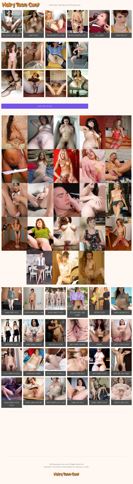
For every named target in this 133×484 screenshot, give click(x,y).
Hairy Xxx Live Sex (45, 106)
